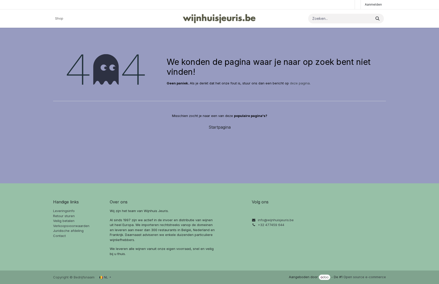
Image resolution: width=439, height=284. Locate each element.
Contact (59, 236)
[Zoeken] (377, 18)
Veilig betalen (63, 221)
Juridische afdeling (68, 231)
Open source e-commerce (364, 277)
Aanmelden (373, 4)
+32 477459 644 (271, 225)
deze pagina (300, 83)
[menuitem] (59, 18)
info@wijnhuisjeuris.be (276, 220)
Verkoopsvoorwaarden (71, 226)
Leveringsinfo (64, 211)
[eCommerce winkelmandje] (357, 4)
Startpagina (220, 127)
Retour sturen (64, 216)
